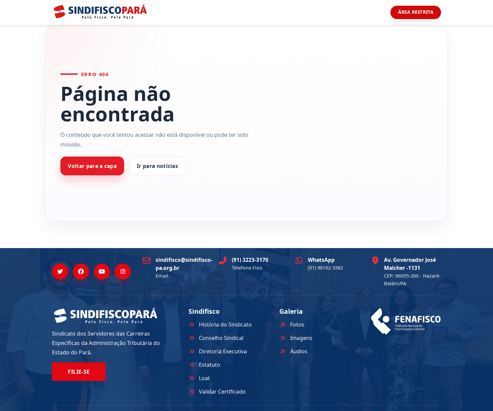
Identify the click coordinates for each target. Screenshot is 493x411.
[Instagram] (123, 271)
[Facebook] (81, 271)
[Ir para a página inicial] (100, 11)
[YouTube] (102, 271)
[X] (60, 271)
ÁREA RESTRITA (415, 12)
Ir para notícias (157, 166)
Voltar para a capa (92, 166)
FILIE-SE (79, 371)
